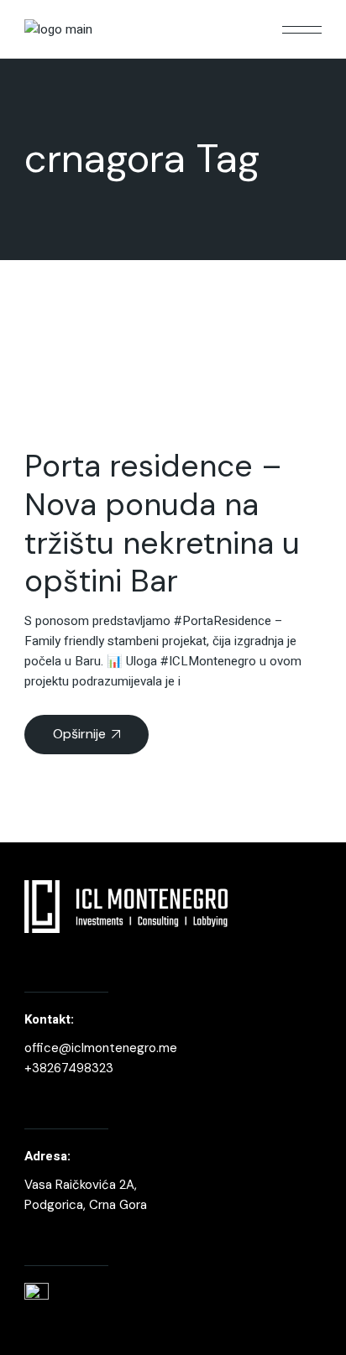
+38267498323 (68, 1068)
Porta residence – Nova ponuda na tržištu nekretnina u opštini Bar (162, 523)
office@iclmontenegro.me (100, 1048)
